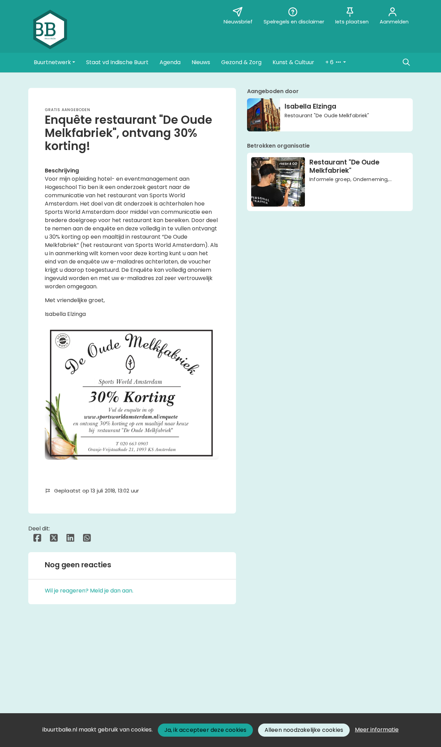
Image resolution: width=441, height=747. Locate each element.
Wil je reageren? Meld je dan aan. (89, 591)
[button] (54, 62)
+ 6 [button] (330, 62)
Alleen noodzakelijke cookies (304, 730)
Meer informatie (377, 730)
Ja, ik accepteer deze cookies (205, 730)
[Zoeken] (406, 62)
